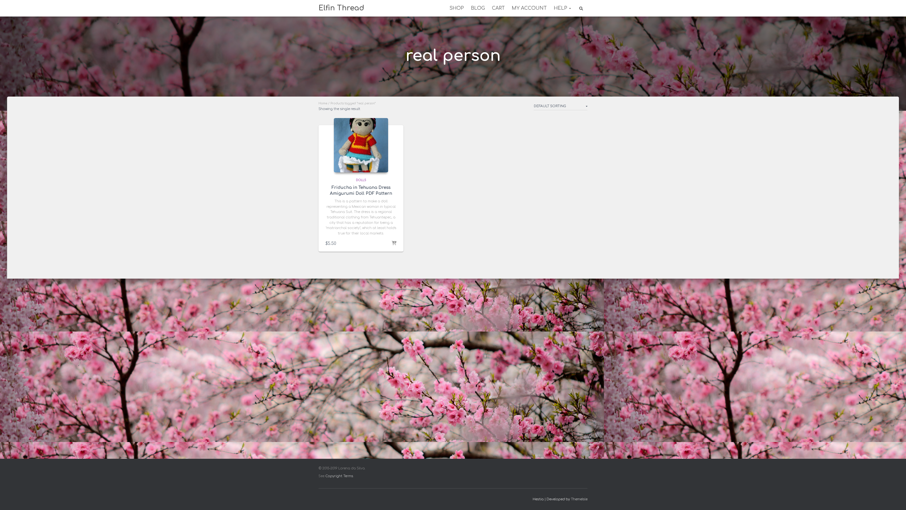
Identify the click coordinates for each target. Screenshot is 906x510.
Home (323, 103)
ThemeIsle (579, 499)
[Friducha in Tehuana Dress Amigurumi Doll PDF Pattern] (361, 145)
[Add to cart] (394, 243)
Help (561, 8)
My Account (529, 8)
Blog (478, 8)
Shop (456, 8)
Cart (498, 8)
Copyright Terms (339, 476)
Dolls (361, 180)
